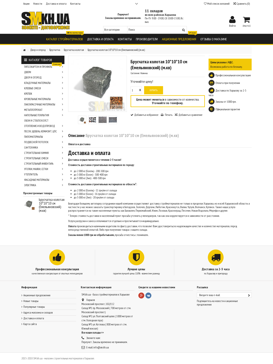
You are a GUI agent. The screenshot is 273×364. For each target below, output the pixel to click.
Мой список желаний (218, 3)
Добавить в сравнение (190, 115)
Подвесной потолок (36, 142)
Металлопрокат (33, 110)
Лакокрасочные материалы (39, 104)
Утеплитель (31, 174)
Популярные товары (34, 306)
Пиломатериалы (33, 136)
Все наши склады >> (93, 332)
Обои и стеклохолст (36, 120)
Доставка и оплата (56, 3)
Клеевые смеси (32, 88)
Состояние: (135, 73)
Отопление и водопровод (39, 126)
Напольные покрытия (36, 115)
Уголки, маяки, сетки (36, 169)
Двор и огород (33, 77)
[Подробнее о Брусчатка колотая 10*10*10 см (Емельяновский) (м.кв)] (30, 204)
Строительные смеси (36, 158)
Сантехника (31, 147)
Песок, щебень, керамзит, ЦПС (40, 131)
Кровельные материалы (37, 99)
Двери (27, 72)
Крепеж (28, 93)
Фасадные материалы (36, 180)
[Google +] (141, 295)
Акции (26, 3)
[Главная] (24, 50)
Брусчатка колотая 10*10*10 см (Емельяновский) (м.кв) (51, 205)
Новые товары (30, 301)
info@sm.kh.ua (101, 347)
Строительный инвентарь (38, 163)
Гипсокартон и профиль (42, 66)
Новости (37, 3)
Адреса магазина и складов (38, 312)
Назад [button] (70, 83)
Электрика (30, 185)
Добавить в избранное (146, 115)
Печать (168, 115)
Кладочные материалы (37, 83)
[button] (64, 39)
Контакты (75, 3)
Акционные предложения (36, 295)
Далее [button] (124, 83)
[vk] (148, 295)
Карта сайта (30, 324)
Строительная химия (36, 153)
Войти (232, 25)
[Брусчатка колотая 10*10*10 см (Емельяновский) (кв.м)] (82, 120)
